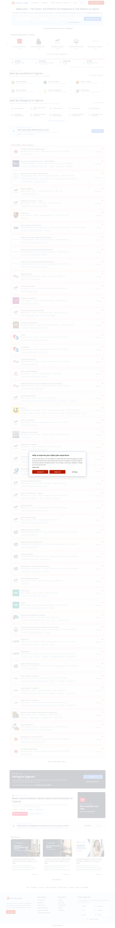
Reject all (57, 472)
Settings (74, 472)
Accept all (40, 472)
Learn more (35, 467)
